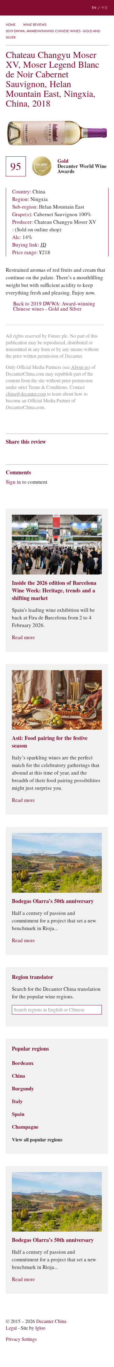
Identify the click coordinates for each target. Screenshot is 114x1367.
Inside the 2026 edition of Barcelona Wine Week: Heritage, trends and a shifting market (54, 590)
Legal (11, 1328)
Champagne (25, 1126)
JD (43, 244)
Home (11, 24)
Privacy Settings (21, 1339)
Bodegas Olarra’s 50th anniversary (53, 901)
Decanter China (57, 8)
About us (80, 367)
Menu (9, 7)
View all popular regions (37, 1139)
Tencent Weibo (32, 452)
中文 (104, 7)
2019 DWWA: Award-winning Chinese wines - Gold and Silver (53, 34)
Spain (18, 1114)
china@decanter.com (26, 394)
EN (94, 7)
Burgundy (23, 1088)
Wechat (20, 452)
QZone (44, 452)
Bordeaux (23, 1063)
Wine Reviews (35, 24)
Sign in (13, 482)
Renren (55, 452)
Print (88, 452)
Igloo (40, 1328)
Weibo (9, 452)
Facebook (78, 452)
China (18, 1075)
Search (21, 7)
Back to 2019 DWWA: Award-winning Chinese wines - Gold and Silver (54, 306)
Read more (23, 637)
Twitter (67, 452)
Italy (17, 1101)
